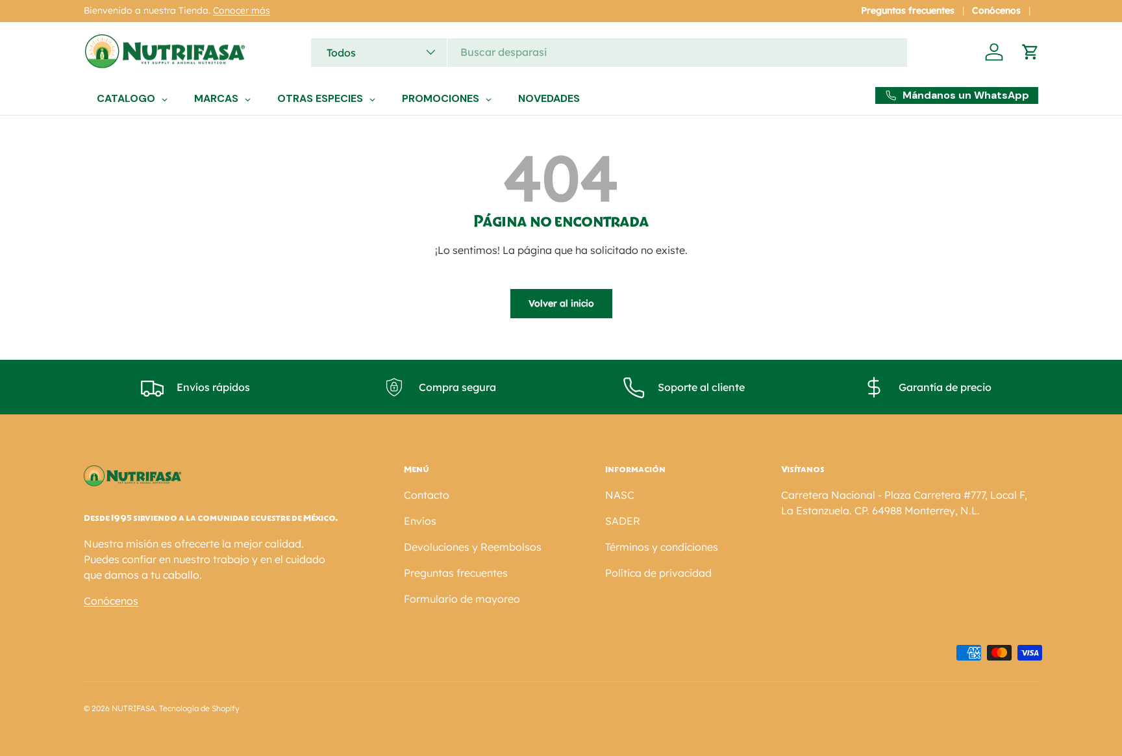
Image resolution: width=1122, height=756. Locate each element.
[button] (1030, 52)
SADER (622, 520)
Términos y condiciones (661, 546)
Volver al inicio (561, 303)
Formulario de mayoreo (462, 598)
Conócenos (996, 10)
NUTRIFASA (133, 708)
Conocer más (241, 10)
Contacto (426, 494)
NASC (619, 494)
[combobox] (609, 52)
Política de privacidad (658, 572)
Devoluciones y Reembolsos (473, 546)
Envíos (420, 520)
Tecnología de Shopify (199, 708)
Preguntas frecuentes (907, 10)
